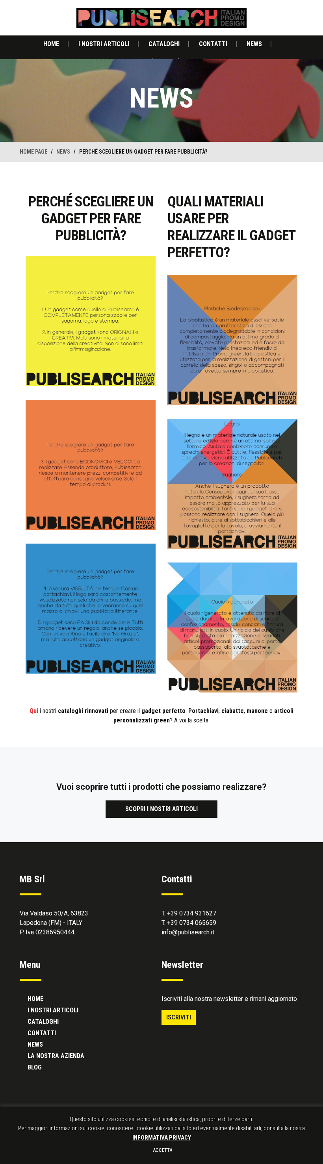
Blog (35, 1067)
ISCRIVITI (178, 1017)
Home (51, 44)
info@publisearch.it (188, 932)
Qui (34, 711)
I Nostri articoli (103, 44)
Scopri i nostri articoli (161, 809)
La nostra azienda (56, 1056)
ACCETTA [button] (162, 1150)
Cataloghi (164, 44)
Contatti (213, 44)
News (254, 44)
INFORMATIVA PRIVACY (161, 1137)
